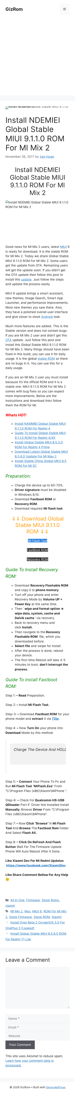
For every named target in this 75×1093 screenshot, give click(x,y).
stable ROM (46, 358)
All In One (17, 900)
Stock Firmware (20, 917)
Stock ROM (42, 917)
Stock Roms (50, 900)
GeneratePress (56, 1087)
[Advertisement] (37, 57)
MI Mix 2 (16, 911)
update (26, 279)
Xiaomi (57, 917)
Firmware (33, 900)
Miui (27, 911)
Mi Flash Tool (37, 540)
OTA (8, 340)
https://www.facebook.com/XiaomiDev (36, 865)
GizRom (14, 9)
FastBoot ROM (37, 550)
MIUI (63, 247)
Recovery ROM (37, 559)
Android (47, 317)
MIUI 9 (37, 911)
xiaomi (10, 905)
